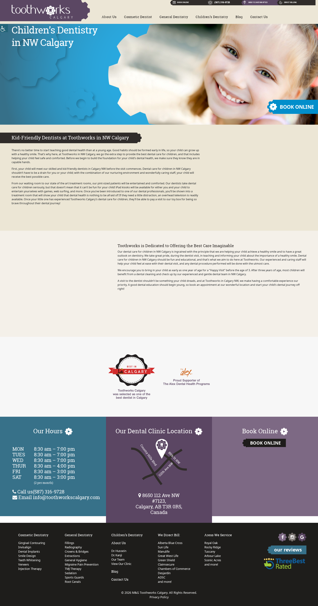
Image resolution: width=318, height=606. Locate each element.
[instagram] (292, 537)
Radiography (73, 547)
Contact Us (259, 17)
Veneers (23, 564)
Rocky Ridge (212, 547)
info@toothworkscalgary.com (66, 497)
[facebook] (282, 537)
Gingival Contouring (31, 543)
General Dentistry (173, 17)
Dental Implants (29, 551)
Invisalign (24, 547)
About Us (109, 17)
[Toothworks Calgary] (42, 12)
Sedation (71, 573)
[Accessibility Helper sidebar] (4, 28)
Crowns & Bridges (77, 551)
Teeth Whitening (29, 560)
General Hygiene (76, 560)
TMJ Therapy (73, 569)
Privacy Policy (159, 597)
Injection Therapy (29, 569)
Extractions (72, 556)
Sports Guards (74, 577)
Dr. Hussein (118, 551)
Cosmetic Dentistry (33, 535)
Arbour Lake (212, 556)
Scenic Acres (212, 560)
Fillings (69, 543)
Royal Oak (211, 543)
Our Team (117, 559)
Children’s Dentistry (212, 17)
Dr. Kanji (116, 555)
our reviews (288, 549)
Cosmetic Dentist (138, 17)
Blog (239, 17)
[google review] (302, 537)
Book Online (265, 443)
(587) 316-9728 (222, 2)
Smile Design (27, 556)
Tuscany (209, 551)
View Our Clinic (121, 564)
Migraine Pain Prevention (81, 564)
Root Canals (73, 582)
